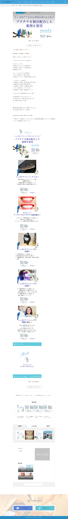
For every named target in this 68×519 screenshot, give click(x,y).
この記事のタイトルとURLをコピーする (34, 45)
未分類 (22, 12)
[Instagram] (65, 1)
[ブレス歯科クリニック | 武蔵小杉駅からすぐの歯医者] (7, 2)
